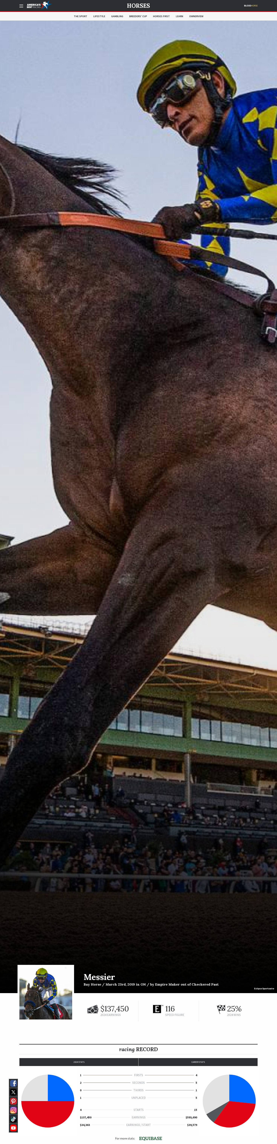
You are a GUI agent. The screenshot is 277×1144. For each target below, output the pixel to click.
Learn (179, 16)
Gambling (117, 16)
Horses (138, 5)
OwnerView (196, 16)
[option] (138, 507)
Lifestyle (99, 16)
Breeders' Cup (138, 16)
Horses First (161, 16)
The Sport (80, 16)
